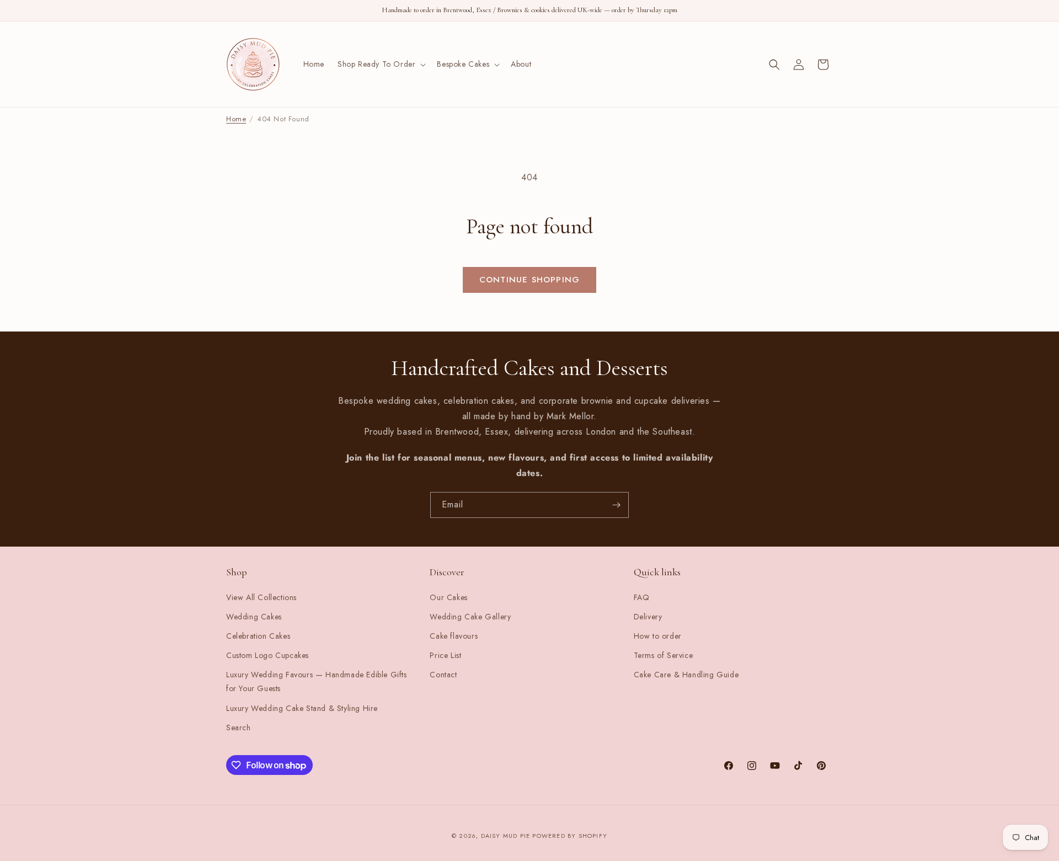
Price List (445, 655)
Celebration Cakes (258, 635)
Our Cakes (448, 597)
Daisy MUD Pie (507, 835)
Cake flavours (454, 635)
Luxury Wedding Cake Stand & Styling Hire (302, 708)
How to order (658, 635)
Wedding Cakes (254, 616)
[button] (380, 64)
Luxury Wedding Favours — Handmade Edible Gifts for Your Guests (316, 681)
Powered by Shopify (569, 835)
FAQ (642, 597)
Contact (443, 674)
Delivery (648, 616)
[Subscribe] (616, 505)
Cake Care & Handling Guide (686, 674)
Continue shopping (529, 280)
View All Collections (261, 597)
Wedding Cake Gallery (470, 616)
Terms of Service (663, 655)
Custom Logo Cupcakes (267, 655)
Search (238, 727)
